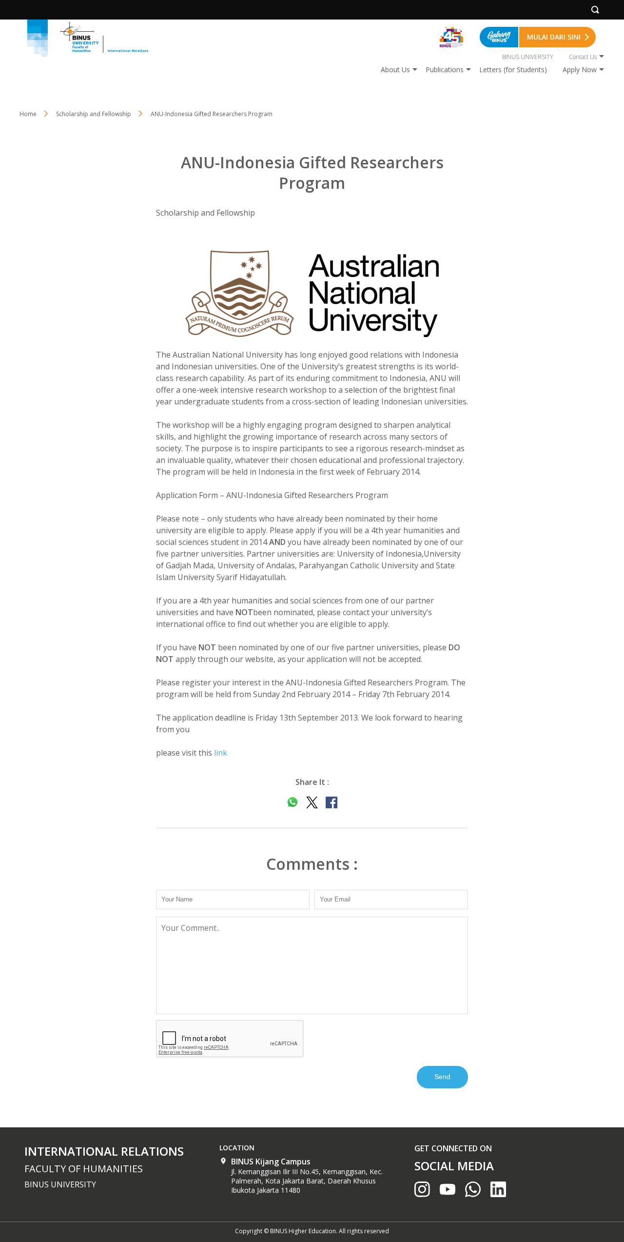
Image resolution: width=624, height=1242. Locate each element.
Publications (445, 69)
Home (28, 114)
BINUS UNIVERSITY (527, 57)
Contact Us (583, 57)
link (220, 752)
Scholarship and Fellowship (93, 114)
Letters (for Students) (513, 69)
